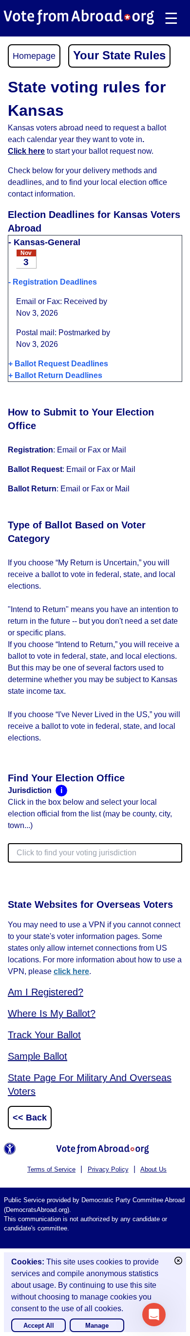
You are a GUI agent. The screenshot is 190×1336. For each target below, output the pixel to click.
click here (71, 971)
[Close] (178, 1260)
